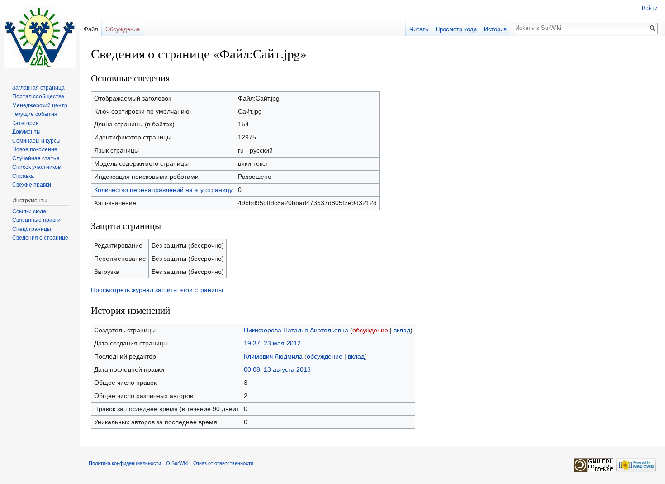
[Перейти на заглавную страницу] (40, 36)
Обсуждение (122, 29)
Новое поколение (34, 149)
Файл (91, 29)
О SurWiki (177, 463)
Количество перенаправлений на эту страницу (163, 189)
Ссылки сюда (29, 211)
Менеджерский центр (39, 105)
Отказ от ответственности (223, 463)
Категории (25, 123)
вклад (402, 330)
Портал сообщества (38, 96)
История (495, 29)
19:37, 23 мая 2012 (272, 343)
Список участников (36, 167)
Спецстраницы (31, 229)
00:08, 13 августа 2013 (277, 369)
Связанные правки (36, 220)
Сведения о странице (40, 238)
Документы (26, 132)
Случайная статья (35, 158)
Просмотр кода (456, 29)
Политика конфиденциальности (125, 463)
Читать (418, 29)
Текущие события (34, 114)
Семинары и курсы (36, 141)
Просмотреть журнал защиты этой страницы (157, 289)
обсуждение (370, 330)
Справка (23, 176)
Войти (650, 8)
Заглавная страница (38, 88)
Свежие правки (31, 185)
